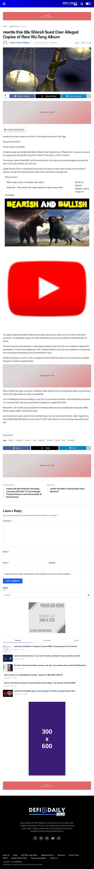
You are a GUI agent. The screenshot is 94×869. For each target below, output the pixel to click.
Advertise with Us (47, 855)
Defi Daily (18, 862)
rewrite (41, 440)
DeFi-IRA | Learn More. (29, 855)
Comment (8, 521)
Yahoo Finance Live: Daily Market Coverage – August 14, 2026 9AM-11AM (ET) (33, 675)
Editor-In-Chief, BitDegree (20, 42)
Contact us (54, 858)
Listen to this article (15, 129)
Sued (58, 440)
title (63, 440)
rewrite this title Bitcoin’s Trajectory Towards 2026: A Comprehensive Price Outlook (45, 646)
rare (34, 440)
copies (27, 440)
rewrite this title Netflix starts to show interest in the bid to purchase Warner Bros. (45, 691)
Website (52, 562)
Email (6, 562)
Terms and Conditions (38, 858)
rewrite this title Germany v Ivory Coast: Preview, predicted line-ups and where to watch (47, 656)
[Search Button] (88, 595)
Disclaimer (61, 855)
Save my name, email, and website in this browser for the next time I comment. (38, 574)
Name (6, 551)
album (11, 440)
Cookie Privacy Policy (19, 858)
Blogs (15, 855)
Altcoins (23, 26)
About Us (6, 855)
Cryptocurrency (14, 26)
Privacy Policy (74, 855)
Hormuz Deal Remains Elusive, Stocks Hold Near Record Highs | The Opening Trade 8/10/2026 (39, 683)
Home (5, 26)
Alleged (19, 440)
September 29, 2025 (41, 42)
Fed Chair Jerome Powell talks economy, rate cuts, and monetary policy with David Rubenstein (50, 665)
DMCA (5, 858)
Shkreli (50, 440)
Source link (8, 435)
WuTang (71, 440)
